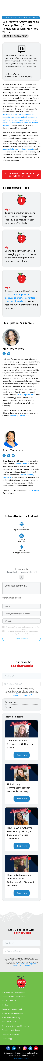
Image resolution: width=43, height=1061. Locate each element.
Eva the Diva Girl (22, 464)
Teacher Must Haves (11, 1030)
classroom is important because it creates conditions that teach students (20, 298)
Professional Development (13, 992)
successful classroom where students (18, 149)
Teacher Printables (10, 1034)
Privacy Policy (22, 1055)
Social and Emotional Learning (15, 1026)
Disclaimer (12, 1055)
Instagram (35, 490)
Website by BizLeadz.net (21, 1058)
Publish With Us (9, 1001)
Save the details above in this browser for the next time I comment (23, 628)
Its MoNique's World (26, 395)
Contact (32, 1055)
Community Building (11, 1017)
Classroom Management (12, 1013)
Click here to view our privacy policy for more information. (24, 694)
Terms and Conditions (30, 1053)
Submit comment (21, 639)
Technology (7, 1038)
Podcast (8, 707)
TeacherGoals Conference (13, 996)
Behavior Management (12, 1009)
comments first (29, 572)
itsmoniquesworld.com (19, 416)
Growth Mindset (9, 1022)
